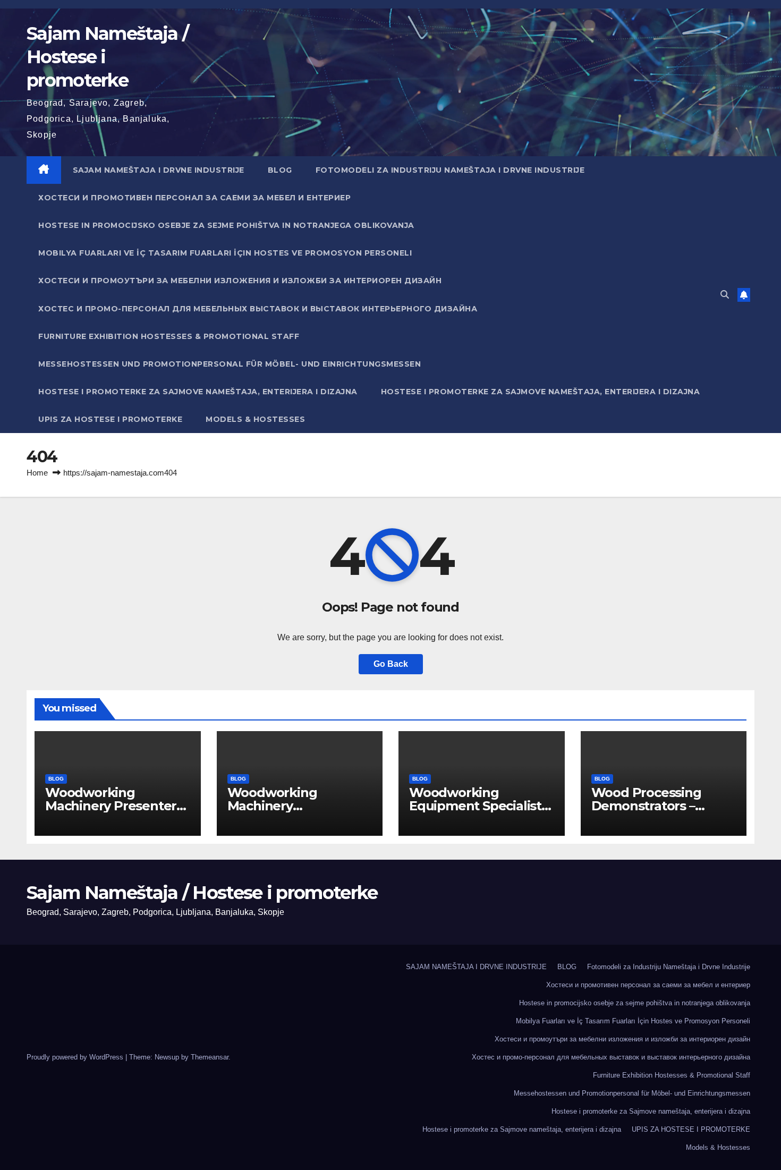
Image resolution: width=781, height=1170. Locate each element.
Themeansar (209, 1057)
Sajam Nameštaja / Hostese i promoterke (202, 892)
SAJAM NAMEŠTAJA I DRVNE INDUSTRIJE (158, 170)
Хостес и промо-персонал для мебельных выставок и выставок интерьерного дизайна (257, 308)
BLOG (280, 170)
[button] (724, 294)
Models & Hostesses (255, 419)
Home (37, 472)
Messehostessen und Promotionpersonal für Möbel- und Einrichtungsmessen (229, 364)
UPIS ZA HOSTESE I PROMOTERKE (110, 419)
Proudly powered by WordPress (76, 1057)
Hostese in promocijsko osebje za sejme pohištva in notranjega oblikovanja (226, 225)
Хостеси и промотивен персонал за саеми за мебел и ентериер (194, 197)
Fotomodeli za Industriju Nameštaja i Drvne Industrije (450, 170)
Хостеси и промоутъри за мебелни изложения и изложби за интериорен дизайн (240, 280)
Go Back (390, 663)
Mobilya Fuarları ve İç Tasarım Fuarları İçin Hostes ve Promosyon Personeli (225, 253)
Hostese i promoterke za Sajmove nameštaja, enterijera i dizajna (198, 391)
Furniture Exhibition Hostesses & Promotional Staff (168, 336)
